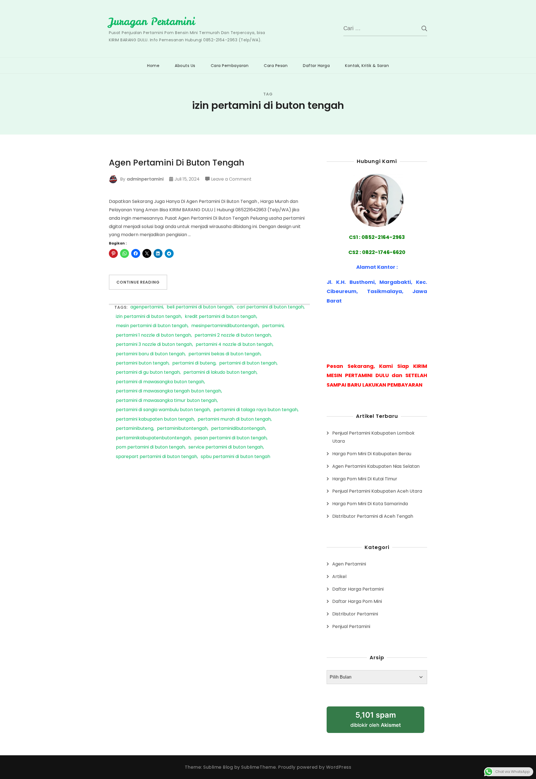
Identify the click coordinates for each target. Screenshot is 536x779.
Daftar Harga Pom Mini (357, 601)
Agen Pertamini (349, 564)
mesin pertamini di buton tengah (152, 326)
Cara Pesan (276, 65)
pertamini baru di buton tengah (150, 354)
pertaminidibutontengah (238, 429)
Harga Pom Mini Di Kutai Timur (364, 479)
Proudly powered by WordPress (314, 767)
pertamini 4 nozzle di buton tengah (234, 344)
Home (153, 65)
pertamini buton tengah (142, 363)
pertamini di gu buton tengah (148, 372)
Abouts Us (185, 65)
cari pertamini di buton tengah (270, 307)
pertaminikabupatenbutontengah (153, 438)
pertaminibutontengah (182, 429)
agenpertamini (146, 307)
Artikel (339, 576)
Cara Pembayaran (230, 65)
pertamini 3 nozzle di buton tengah (154, 344)
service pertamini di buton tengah (225, 447)
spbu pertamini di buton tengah (235, 457)
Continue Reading (138, 282)
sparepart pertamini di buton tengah (156, 457)
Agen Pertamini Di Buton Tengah (176, 163)
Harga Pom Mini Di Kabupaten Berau (371, 453)
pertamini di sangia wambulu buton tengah (163, 410)
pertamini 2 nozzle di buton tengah (233, 335)
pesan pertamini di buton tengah (230, 438)
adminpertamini (145, 179)
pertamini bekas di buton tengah (224, 354)
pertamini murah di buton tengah (234, 419)
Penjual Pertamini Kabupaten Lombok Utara (373, 437)
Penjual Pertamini (351, 626)
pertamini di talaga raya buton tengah (256, 410)
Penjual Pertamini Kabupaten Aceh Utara (377, 491)
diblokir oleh (382, 721)
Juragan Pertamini (152, 21)
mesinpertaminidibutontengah (225, 326)
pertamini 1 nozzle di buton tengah (153, 335)
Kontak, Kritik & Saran (367, 65)
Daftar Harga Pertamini (358, 589)
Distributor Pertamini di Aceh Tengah (372, 516)
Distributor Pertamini (355, 614)
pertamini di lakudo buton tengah (220, 372)
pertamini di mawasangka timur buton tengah (166, 401)
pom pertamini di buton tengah (150, 447)
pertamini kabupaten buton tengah (155, 419)
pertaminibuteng (134, 429)
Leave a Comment (231, 179)
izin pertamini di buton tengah (148, 317)
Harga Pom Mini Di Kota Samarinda (370, 503)
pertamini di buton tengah (248, 363)
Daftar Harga (316, 65)
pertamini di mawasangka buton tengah (160, 382)
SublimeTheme (258, 767)
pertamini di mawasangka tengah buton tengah (168, 391)
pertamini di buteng (194, 363)
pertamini (273, 326)
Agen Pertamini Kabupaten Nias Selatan (376, 466)
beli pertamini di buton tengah (200, 307)
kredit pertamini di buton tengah (220, 317)
